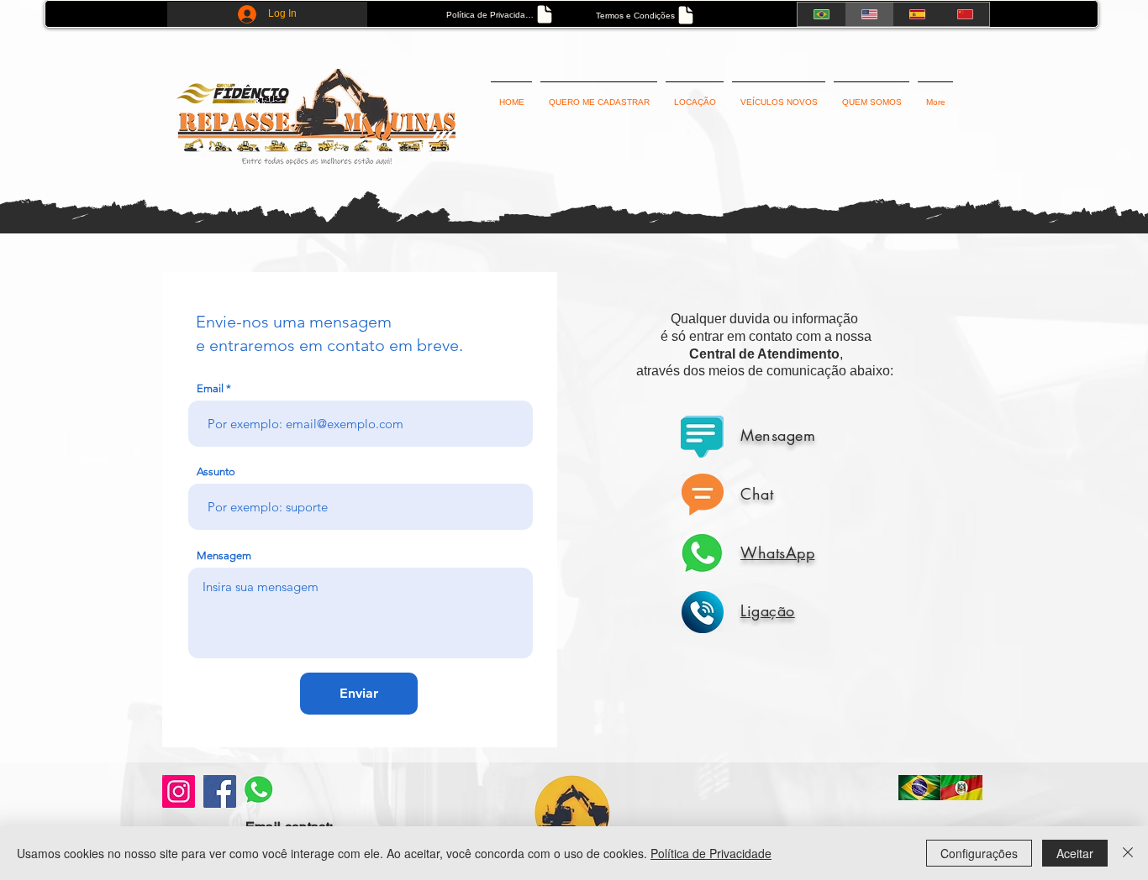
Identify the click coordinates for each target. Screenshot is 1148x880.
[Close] (1128, 853)
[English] (869, 14)
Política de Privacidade (710, 853)
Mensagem (224, 555)
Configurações (979, 853)
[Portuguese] (821, 14)
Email (210, 388)
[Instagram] (178, 791)
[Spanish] (917, 14)
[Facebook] (219, 791)
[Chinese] (965, 14)
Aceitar (1074, 853)
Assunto (216, 471)
